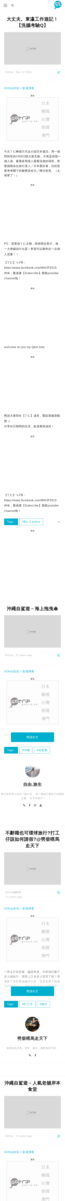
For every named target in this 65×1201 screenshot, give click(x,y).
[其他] (58, 73)
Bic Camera (32, 521)
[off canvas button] (5, 5)
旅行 (44, 1004)
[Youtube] (41, 805)
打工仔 (28, 1004)
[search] (12, 5)
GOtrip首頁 (11, 88)
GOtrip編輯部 (13, 892)
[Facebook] (29, 805)
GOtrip (9, 72)
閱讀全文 (32, 737)
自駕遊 (42, 750)
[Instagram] (35, 805)
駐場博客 (28, 88)
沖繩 (27, 750)
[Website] (24, 805)
